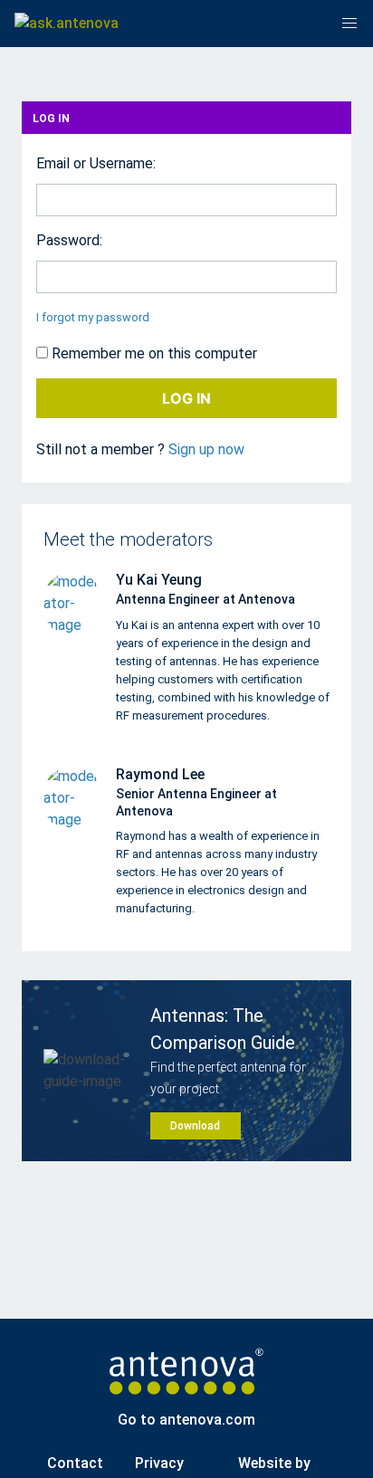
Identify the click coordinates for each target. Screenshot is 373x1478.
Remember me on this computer (152, 353)
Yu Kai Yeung (159, 579)
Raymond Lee (160, 774)
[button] (349, 23)
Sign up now (206, 449)
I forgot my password (92, 317)
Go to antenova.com (186, 1419)
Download (195, 1126)
